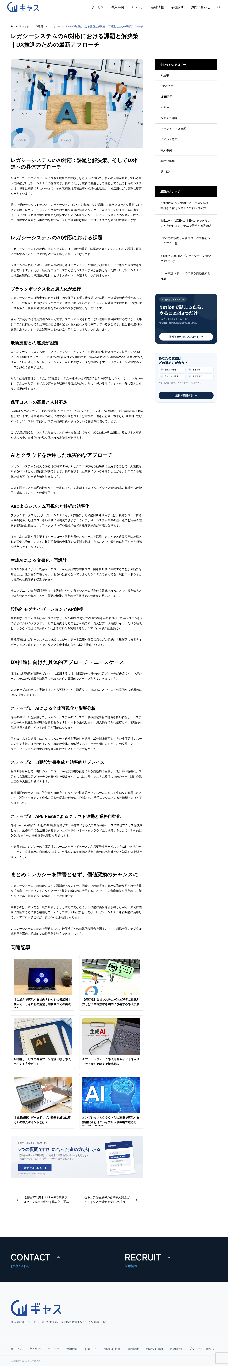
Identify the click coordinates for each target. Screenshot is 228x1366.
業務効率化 (167, 160)
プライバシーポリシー (203, 1348)
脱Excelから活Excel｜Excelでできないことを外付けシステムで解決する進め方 (186, 223)
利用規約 (176, 1348)
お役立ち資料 (154, 1348)
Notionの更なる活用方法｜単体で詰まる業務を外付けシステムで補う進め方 (186, 205)
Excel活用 (166, 85)
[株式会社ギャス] (24, 7)
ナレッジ (137, 7)
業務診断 (177, 7)
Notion (164, 107)
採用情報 (72, 1348)
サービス (97, 7)
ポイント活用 (169, 139)
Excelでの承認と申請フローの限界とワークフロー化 (185, 241)
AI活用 (164, 75)
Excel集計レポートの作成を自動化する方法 (185, 276)
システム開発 (169, 118)
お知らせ (90, 1348)
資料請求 (133, 1348)
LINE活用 (166, 96)
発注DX (165, 171)
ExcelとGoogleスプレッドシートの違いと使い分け (185, 258)
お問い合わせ (200, 7)
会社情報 (157, 7)
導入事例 (117, 7)
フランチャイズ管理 (173, 128)
